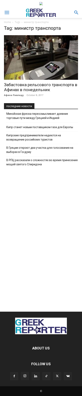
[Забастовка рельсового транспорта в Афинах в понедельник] (41, 57)
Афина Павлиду (14, 95)
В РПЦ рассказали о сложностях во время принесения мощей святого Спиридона (42, 162)
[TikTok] (46, 376)
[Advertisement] (41, 238)
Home (7, 22)
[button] (6, 12)
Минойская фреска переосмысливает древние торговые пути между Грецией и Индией (37, 116)
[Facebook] (14, 376)
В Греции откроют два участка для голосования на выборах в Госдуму (39, 150)
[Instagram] (25, 376)
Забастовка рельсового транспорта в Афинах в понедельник (40, 87)
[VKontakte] (68, 376)
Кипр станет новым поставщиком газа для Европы (39, 127)
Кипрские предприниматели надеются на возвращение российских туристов (33, 137)
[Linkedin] (36, 376)
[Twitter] (57, 376)
